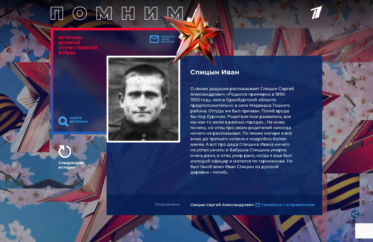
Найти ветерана (79, 120)
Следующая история (70, 165)
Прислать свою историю (168, 39)
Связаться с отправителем (288, 205)
